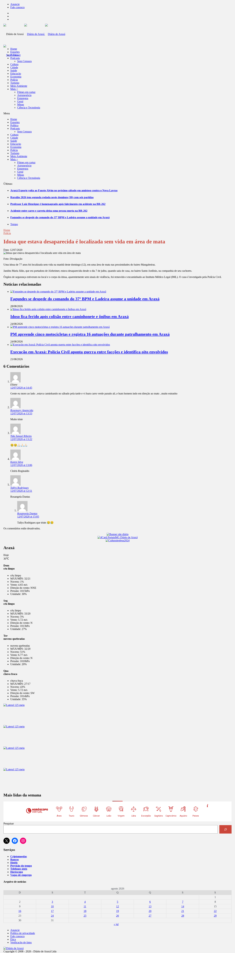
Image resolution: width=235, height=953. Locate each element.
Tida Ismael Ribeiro (21, 436)
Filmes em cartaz (26, 92)
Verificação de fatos (21, 942)
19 (117, 911)
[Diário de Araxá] (44, 34)
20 (150, 911)
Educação (15, 73)
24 (52, 915)
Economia (15, 76)
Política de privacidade (22, 933)
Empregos (22, 98)
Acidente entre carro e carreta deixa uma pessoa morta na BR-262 (48, 210)
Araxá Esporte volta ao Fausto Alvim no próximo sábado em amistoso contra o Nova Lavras (64, 190)
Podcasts (15, 58)
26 (117, 915)
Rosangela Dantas (27, 513)
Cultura (14, 64)
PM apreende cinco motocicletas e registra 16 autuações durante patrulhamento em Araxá (90, 334)
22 (215, 911)
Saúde (13, 70)
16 (19, 911)
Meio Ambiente (18, 85)
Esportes (15, 51)
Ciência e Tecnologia (28, 107)
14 (182, 906)
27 (150, 915)
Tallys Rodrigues (19, 487)
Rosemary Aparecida (21, 410)
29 (215, 915)
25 (85, 915)
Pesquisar (8, 823)
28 (182, 915)
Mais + (14, 89)
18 (85, 911)
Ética (13, 939)
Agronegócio (24, 95)
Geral (20, 101)
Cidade (14, 67)
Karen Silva (16, 462)
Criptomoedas (18, 856)
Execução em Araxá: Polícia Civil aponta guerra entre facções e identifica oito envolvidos (89, 352)
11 (85, 906)
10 (52, 906)
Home (6, 230)
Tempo (14, 224)
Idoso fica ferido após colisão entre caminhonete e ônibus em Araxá (69, 316)
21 (182, 911)
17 (52, 911)
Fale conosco (17, 7)
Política (14, 55)
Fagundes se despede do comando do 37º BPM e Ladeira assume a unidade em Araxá (60, 217)
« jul (116, 924)
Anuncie (15, 4)
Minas (20, 104)
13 (150, 906)
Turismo (14, 82)
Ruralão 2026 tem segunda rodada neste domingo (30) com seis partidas (52, 197)
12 (117, 906)
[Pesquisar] (225, 829)
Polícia (14, 79)
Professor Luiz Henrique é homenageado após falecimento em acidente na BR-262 (57, 204)
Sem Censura (24, 61)
